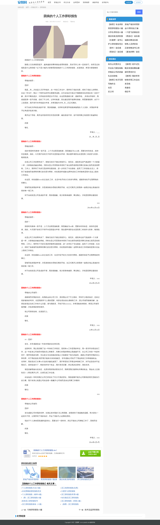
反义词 (111, 92)
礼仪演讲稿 (112, 76)
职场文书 (57, 2)
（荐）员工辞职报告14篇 (31, 498)
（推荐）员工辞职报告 (70, 504)
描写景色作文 (130, 72)
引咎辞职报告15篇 (34, 510)
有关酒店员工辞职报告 (70, 498)
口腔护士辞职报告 (68, 491)
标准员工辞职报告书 (30, 501)
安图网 (77, 522)
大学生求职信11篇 (115, 32)
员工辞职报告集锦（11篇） (32, 504)
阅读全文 (65, 21)
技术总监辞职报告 (92, 510)
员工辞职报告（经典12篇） (71, 501)
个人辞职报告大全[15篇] (31, 488)
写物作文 (111, 84)
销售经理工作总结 (132, 80)
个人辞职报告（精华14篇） (32, 494)
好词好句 (105, 2)
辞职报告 (43, 7)
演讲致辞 (86, 2)
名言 (110, 88)
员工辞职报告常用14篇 (70, 494)
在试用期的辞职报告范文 (31, 491)
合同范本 (76, 2)
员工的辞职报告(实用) (69, 488)
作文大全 (67, 2)
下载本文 (72, 21)
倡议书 (127, 92)
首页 (49, 2)
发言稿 (127, 84)
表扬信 (127, 88)
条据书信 (95, 2)
